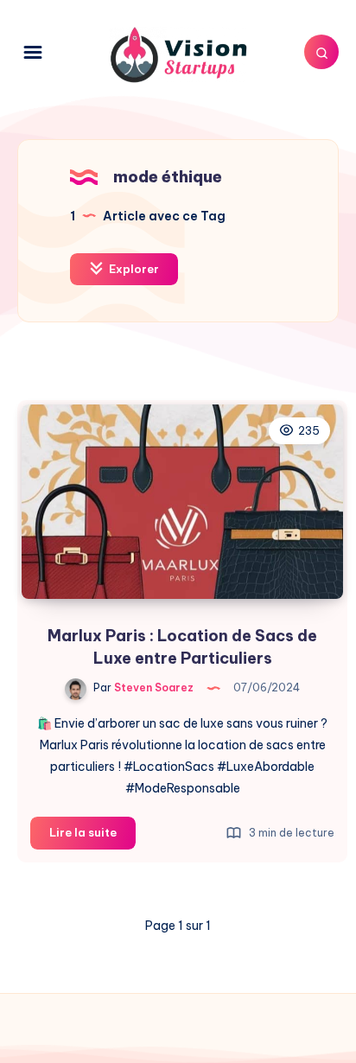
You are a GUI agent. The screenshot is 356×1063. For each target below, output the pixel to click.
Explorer (132, 269)
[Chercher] (321, 52)
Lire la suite (92, 836)
